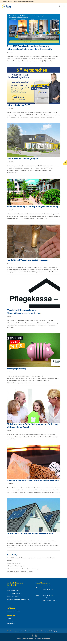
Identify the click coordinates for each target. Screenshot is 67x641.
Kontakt (36, 631)
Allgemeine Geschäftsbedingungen (49, 631)
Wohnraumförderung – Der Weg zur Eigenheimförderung (32, 206)
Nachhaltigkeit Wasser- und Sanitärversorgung (28, 260)
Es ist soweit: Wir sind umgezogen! (22, 158)
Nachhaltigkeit (11, 623)
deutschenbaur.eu (28, 638)
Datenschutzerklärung (26, 631)
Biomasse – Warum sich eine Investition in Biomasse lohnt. (33, 480)
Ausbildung (10, 621)
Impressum (16, 631)
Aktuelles (9, 631)
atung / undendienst (13, 611)
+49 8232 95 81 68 (17, 594)
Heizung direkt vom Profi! (18, 105)
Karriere (9, 618)
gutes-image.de (46, 638)
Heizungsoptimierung (16, 368)
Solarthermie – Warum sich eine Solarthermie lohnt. (30, 533)
